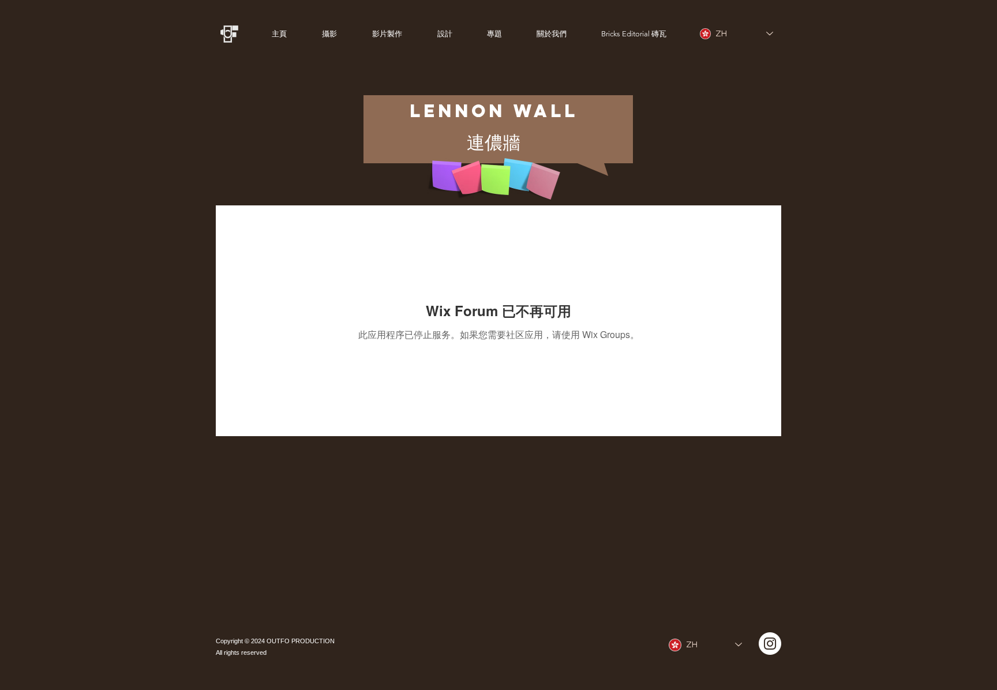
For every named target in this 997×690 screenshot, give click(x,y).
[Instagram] (770, 643)
